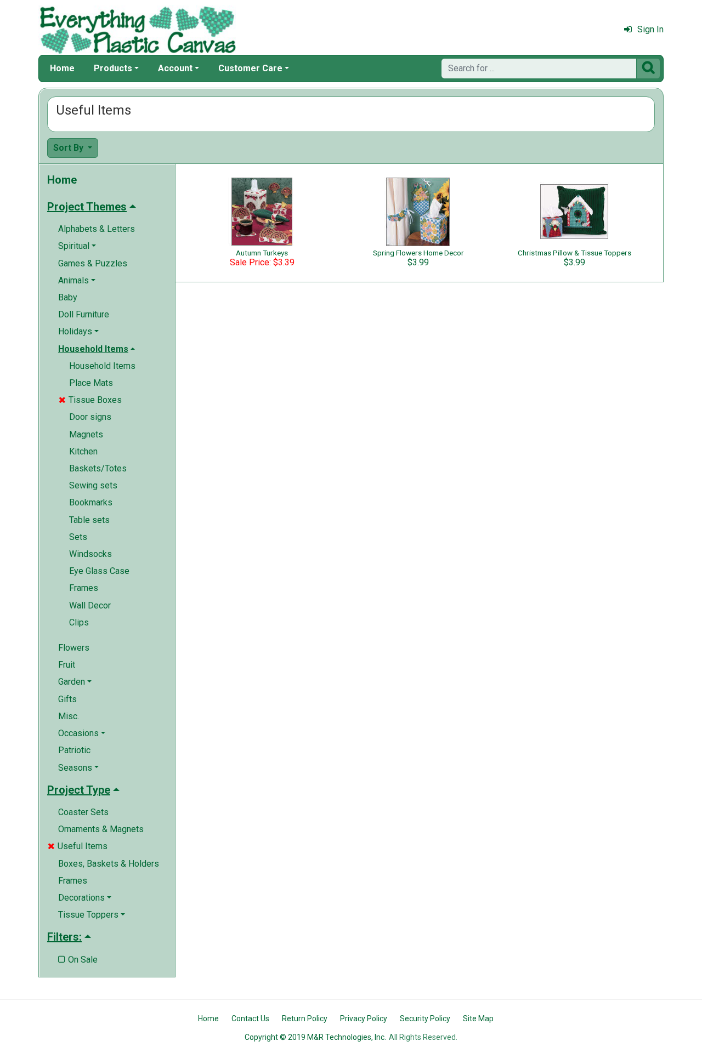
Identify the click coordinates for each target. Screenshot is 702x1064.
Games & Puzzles (92, 263)
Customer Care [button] (250, 68)
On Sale (78, 959)
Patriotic (74, 750)
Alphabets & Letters (96, 229)
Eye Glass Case (99, 571)
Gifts (67, 699)
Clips (79, 622)
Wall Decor (90, 605)
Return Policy (304, 1018)
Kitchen (83, 451)
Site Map (478, 1018)
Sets (78, 537)
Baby (67, 297)
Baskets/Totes (98, 468)
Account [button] (175, 68)
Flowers (73, 647)
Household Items (102, 366)
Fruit (66, 664)
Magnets (86, 434)
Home (62, 68)
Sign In (650, 29)
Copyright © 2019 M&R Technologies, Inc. (315, 1037)
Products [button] (113, 68)
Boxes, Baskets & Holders (108, 863)
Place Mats (91, 383)
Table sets (89, 520)
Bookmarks (90, 502)
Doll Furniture (83, 314)
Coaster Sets (83, 812)
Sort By (69, 148)
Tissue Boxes (90, 400)
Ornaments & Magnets (101, 829)
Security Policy (425, 1018)
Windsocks (90, 554)
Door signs (90, 417)
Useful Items (77, 846)
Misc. (68, 716)
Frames (83, 588)
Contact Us (250, 1018)
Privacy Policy (363, 1018)
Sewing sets (93, 485)
